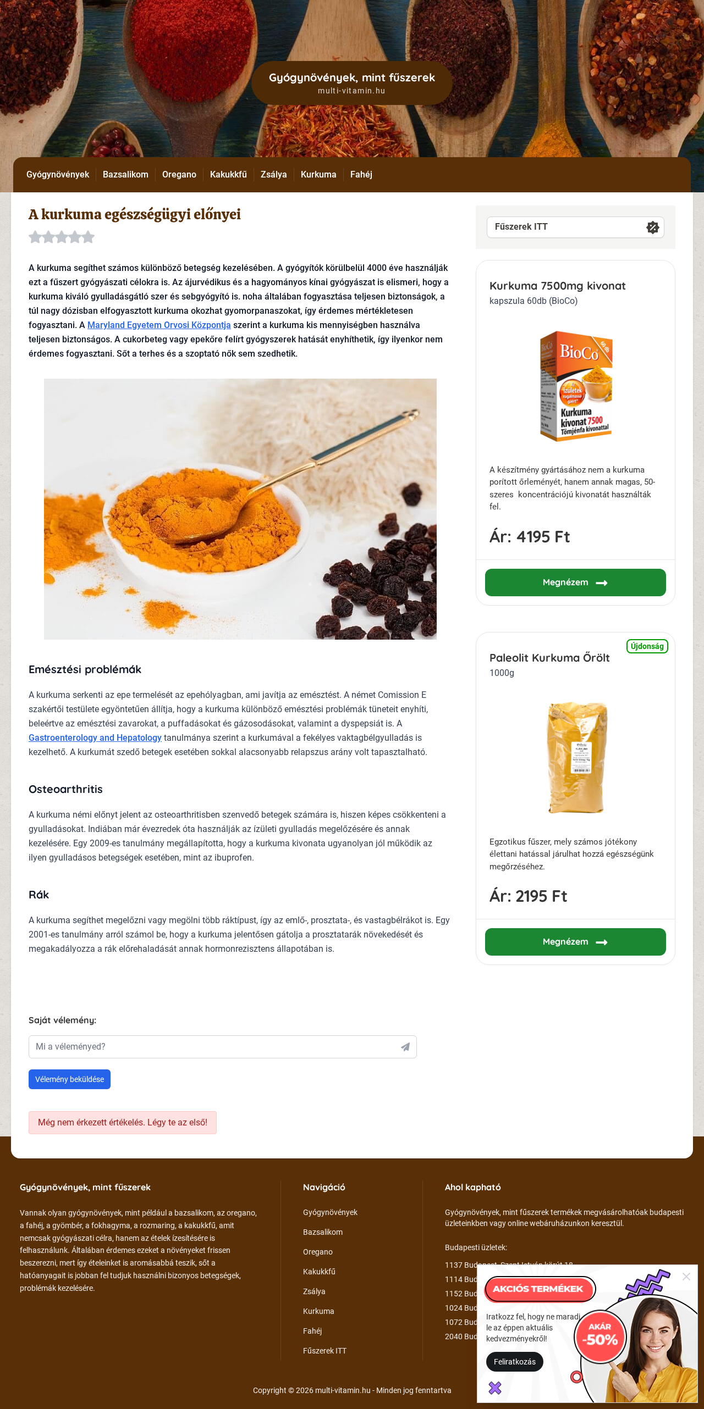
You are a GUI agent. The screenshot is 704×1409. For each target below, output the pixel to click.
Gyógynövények (57, 174)
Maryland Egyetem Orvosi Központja (159, 325)
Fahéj (361, 174)
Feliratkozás (515, 1361)
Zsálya (274, 174)
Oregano (179, 174)
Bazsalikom (125, 174)
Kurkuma (319, 174)
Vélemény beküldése (69, 1079)
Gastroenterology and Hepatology (95, 738)
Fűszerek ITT (521, 226)
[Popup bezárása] (686, 1276)
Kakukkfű (228, 174)
